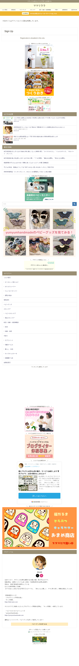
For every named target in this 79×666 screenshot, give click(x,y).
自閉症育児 (64, 9)
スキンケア (32, 9)
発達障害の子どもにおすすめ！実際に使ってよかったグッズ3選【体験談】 (26, 162)
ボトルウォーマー (10, 286)
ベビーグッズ (23, 9)
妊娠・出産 (8, 331)
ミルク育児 (4, 9)
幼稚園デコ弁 (9, 358)
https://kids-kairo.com (11, 602)
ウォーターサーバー (11, 291)
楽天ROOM (74, 9)
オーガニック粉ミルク (11, 282)
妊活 (6, 326)
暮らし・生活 (9, 349)
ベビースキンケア (10, 313)
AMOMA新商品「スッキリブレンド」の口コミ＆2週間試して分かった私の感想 (27, 171)
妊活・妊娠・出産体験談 (45, 9)
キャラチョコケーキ (11, 353)
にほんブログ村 (39, 634)
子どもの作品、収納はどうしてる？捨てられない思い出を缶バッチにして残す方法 (29, 167)
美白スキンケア (9, 318)
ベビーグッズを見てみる (39, 624)
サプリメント (9, 340)
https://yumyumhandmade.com (14, 615)
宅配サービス (9, 344)
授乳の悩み (8, 295)
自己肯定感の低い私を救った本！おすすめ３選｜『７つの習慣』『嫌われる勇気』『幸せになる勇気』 (35, 158)
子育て (56, 9)
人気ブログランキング (39, 643)
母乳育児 (13, 9)
